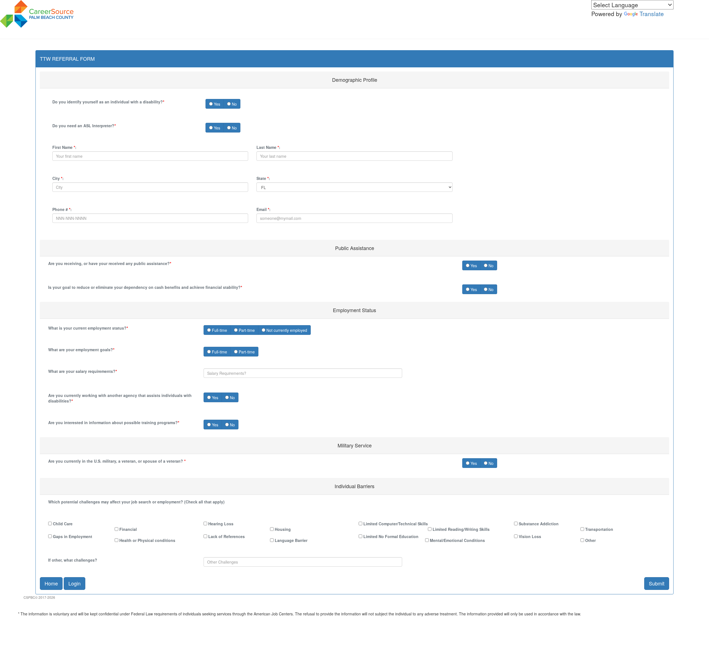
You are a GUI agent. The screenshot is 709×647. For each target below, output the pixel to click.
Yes (216, 104)
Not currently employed (286, 330)
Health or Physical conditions (146, 540)
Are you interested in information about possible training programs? (113, 422)
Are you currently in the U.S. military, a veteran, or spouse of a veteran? (117, 461)
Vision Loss (529, 536)
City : (58, 178)
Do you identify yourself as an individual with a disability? (108, 102)
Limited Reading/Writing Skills (460, 529)
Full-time (219, 330)
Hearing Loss (220, 523)
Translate (651, 13)
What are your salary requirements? (82, 371)
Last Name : (268, 147)
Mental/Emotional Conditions (457, 540)
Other (590, 540)
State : (263, 178)
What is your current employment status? (88, 328)
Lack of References (226, 536)
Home (51, 583)
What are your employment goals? (81, 349)
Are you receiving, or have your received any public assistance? (109, 263)
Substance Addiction (538, 523)
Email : (263, 209)
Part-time (246, 330)
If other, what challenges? (72, 560)
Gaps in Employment (72, 536)
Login (74, 583)
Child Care (62, 523)
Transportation (598, 529)
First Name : (64, 147)
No (234, 104)
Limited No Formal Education (390, 536)
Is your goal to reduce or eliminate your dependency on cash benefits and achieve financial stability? (145, 287)
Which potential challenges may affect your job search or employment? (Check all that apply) (136, 502)
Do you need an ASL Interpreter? (84, 125)
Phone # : (62, 209)
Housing (282, 529)
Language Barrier (290, 540)
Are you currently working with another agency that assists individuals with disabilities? (120, 398)
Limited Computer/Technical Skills (395, 523)
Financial (127, 529)
